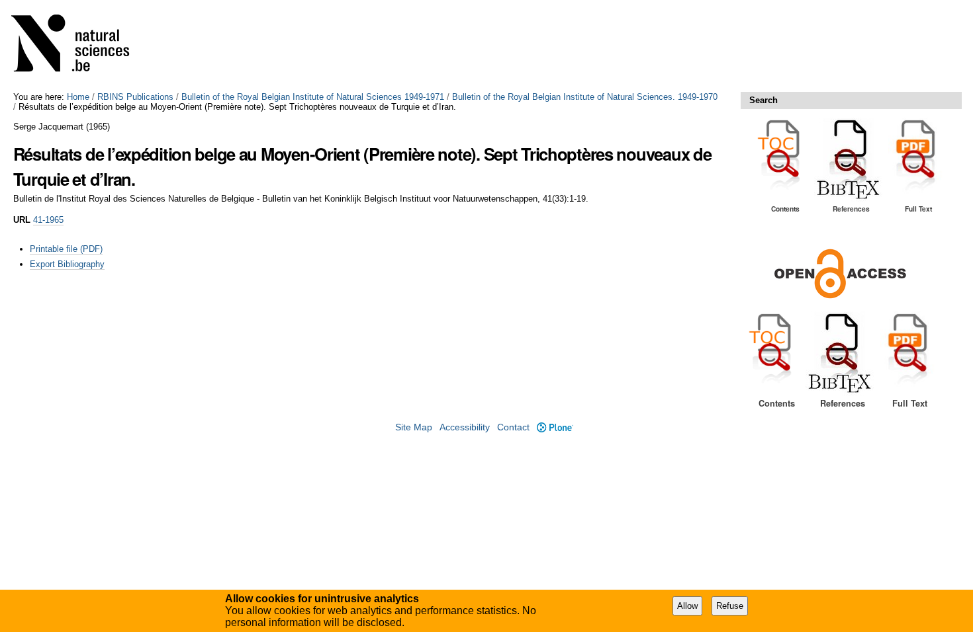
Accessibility (465, 427)
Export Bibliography (67, 264)
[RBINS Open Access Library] (78, 46)
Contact (513, 427)
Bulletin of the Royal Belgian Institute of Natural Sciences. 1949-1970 (585, 97)
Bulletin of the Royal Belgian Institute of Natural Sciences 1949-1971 (312, 97)
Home (78, 97)
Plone (555, 427)
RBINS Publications (135, 97)
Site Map (413, 427)
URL (21, 220)
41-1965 (48, 220)
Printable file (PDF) (66, 249)
